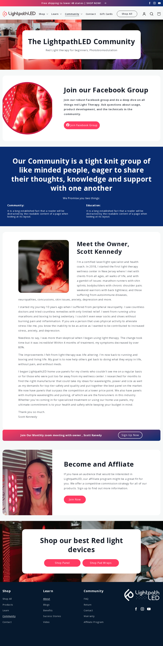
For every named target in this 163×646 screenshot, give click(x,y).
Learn (6, 610)
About (46, 598)
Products (8, 604)
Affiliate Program (94, 622)
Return (88, 604)
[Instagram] (154, 3)
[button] (43, 13)
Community (9, 616)
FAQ (86, 598)
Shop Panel (62, 563)
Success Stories (52, 616)
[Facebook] (150, 3)
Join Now (75, 499)
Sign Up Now (130, 435)
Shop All (127, 13)
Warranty (89, 616)
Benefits (48, 610)
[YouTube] (159, 3)
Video (46, 622)
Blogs (46, 604)
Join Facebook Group (83, 125)
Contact (7, 622)
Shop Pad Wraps (101, 563)
